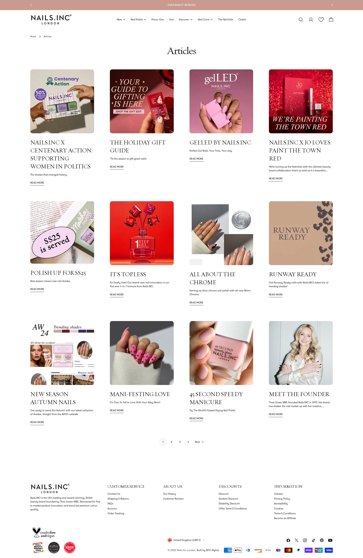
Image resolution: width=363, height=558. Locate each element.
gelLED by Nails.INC (220, 142)
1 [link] (163, 441)
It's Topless (128, 274)
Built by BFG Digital (208, 550)
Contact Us (114, 493)
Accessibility (281, 503)
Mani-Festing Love (140, 394)
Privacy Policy (282, 498)
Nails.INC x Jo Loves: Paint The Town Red (300, 150)
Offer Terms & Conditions (233, 508)
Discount (224, 493)
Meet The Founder (299, 394)
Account (112, 508)
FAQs (110, 503)
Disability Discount (229, 503)
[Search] (301, 19)
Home (33, 36)
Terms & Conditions (285, 513)
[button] (321, 19)
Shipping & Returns (118, 498)
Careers (278, 493)
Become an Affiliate (285, 518)
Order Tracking (116, 513)
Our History (169, 493)
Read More (37, 182)
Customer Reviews (173, 498)
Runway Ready (293, 274)
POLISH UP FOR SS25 (58, 272)
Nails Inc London (186, 550)
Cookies (278, 508)
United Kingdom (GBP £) (187, 540)
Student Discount (228, 498)
